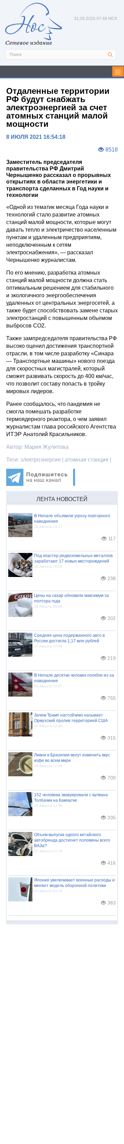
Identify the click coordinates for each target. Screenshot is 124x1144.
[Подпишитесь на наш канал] (40, 484)
